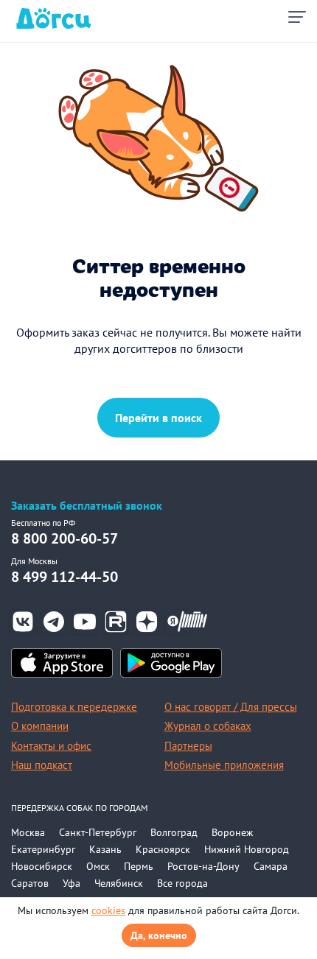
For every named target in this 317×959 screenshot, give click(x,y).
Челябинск (118, 883)
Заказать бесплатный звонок (86, 506)
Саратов (30, 883)
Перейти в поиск (158, 417)
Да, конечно (158, 935)
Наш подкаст (41, 765)
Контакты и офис (51, 746)
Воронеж (232, 832)
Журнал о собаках (207, 726)
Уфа (71, 883)
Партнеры (188, 746)
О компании (40, 726)
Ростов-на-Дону (203, 866)
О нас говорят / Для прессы (230, 707)
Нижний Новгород (246, 849)
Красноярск (163, 849)
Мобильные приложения (224, 765)
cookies (108, 910)
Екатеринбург (43, 849)
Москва (28, 832)
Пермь (138, 866)
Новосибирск (41, 866)
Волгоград (174, 832)
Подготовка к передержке (74, 707)
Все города (182, 883)
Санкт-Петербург (97, 832)
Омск (98, 866)
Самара (271, 866)
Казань (105, 849)
